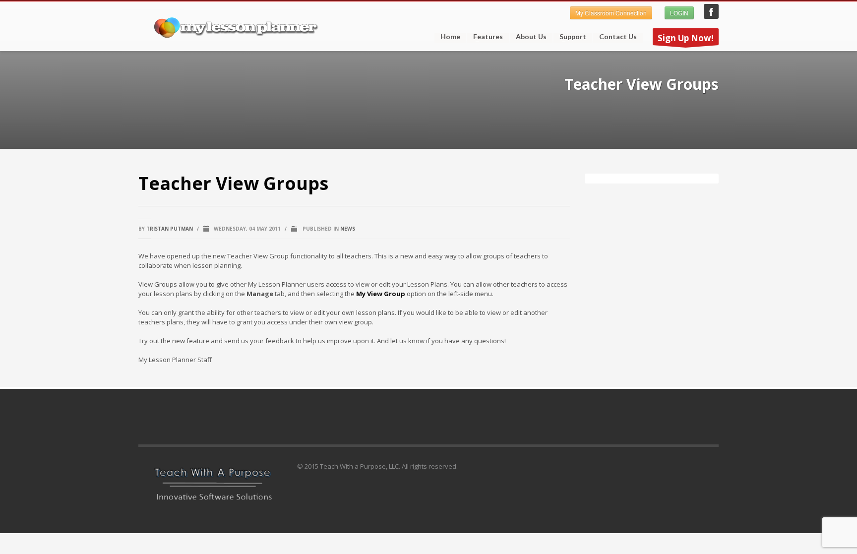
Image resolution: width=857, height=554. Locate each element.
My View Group (380, 293)
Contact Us (618, 36)
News (347, 228)
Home (450, 36)
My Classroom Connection (611, 12)
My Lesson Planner (711, 11)
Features (485, 36)
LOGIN (679, 12)
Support (569, 36)
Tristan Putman (169, 228)
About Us (531, 36)
